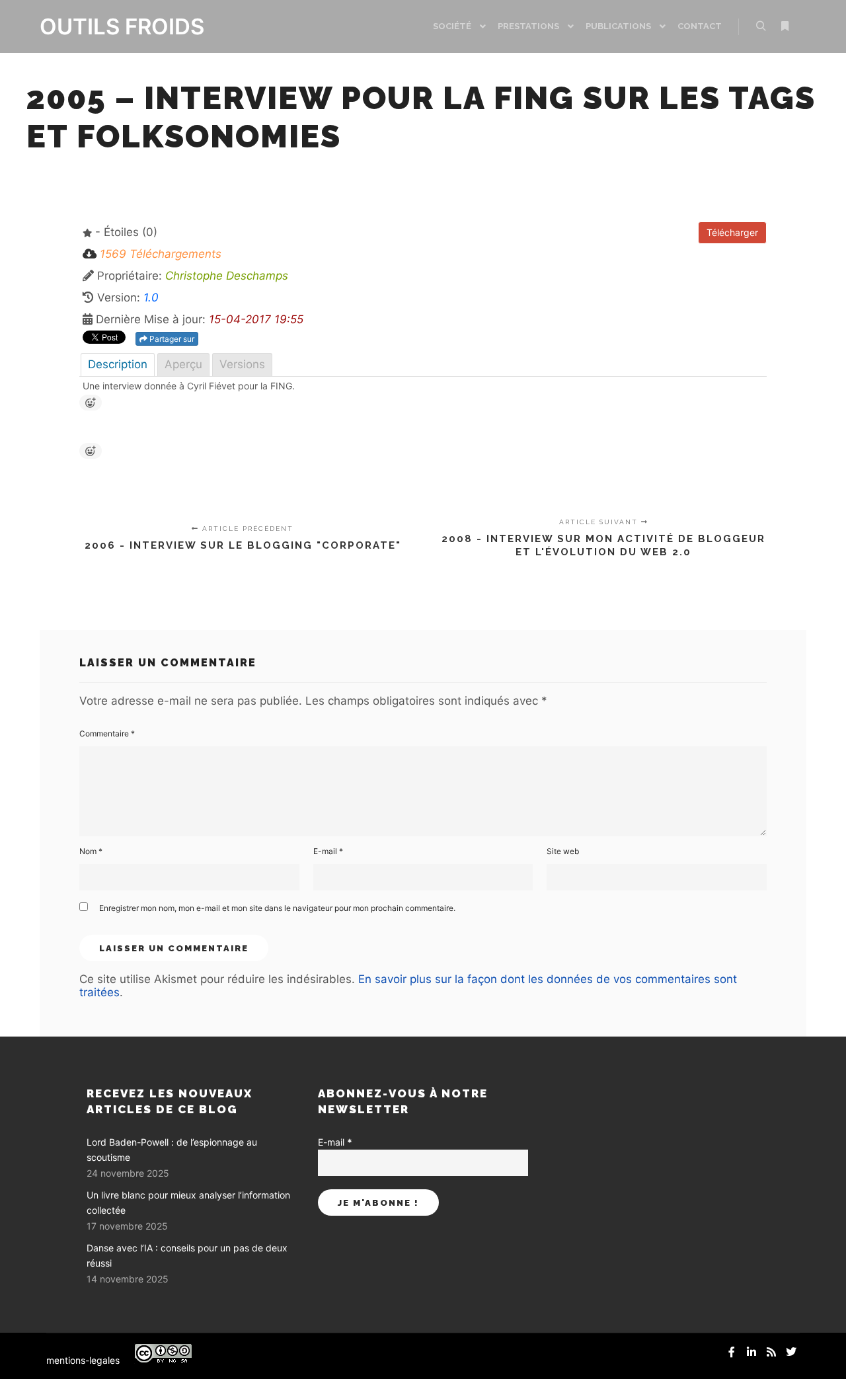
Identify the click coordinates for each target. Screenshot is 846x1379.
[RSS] (771, 1351)
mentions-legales (83, 1360)
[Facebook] (731, 1351)
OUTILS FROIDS (106, 26)
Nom (90, 851)
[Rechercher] (761, 26)
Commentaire (107, 733)
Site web (563, 851)
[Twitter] (791, 1351)
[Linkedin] (751, 1351)
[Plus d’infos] (784, 26)
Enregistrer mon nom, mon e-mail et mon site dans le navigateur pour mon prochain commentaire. (277, 908)
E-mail (328, 851)
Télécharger (732, 232)
